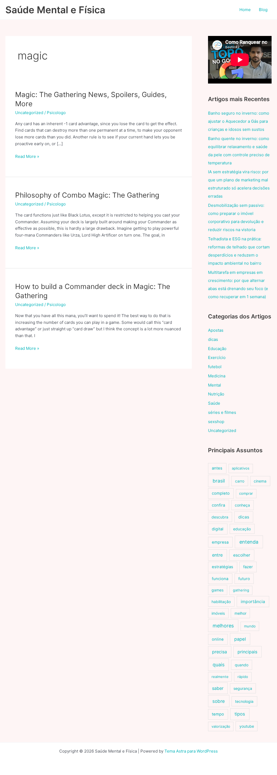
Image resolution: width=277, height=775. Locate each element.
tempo (218, 714)
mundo (250, 626)
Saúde (214, 403)
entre (217, 555)
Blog (263, 9)
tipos (240, 714)
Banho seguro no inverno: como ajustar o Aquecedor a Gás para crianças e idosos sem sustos (238, 121)
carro (239, 481)
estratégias (222, 566)
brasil (219, 481)
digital (217, 529)
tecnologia (244, 701)
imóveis (218, 613)
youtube (246, 726)
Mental (214, 385)
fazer (248, 566)
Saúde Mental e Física (55, 9)
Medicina (216, 375)
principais (247, 651)
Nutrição (216, 394)
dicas (213, 339)
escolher (241, 555)
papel (240, 639)
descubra (220, 517)
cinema (260, 481)
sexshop (216, 421)
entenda (248, 542)
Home (245, 9)
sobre (218, 701)
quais (219, 664)
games (217, 590)
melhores (223, 625)
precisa (219, 651)
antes (217, 468)
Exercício (217, 357)
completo (221, 493)
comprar (246, 493)
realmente (220, 676)
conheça (242, 505)
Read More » (27, 157)
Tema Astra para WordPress (191, 751)
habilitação (221, 601)
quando (241, 665)
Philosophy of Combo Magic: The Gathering (87, 195)
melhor (240, 613)
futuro (244, 578)
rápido (243, 676)
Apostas (215, 330)
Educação (217, 348)
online (218, 639)
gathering (241, 590)
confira (218, 505)
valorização (221, 726)
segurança (242, 688)
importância (253, 601)
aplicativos (240, 468)
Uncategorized (29, 112)
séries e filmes (222, 412)
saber (217, 688)
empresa (220, 542)
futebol (215, 366)
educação (242, 529)
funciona (220, 578)
